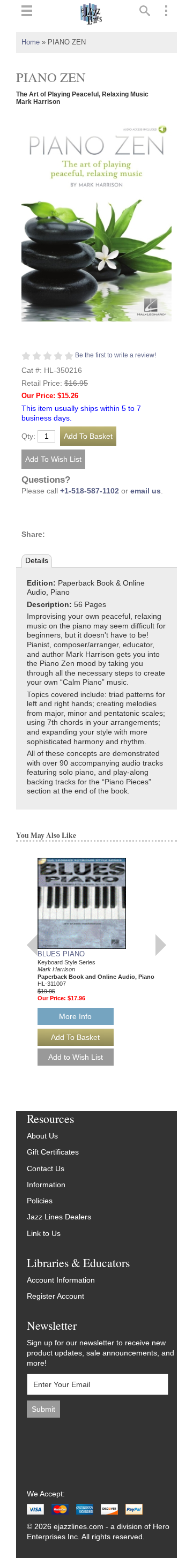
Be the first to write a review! (115, 355)
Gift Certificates (53, 1152)
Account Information (61, 1280)
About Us (42, 1136)
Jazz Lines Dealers (59, 1217)
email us (145, 491)
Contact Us (45, 1169)
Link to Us (44, 1234)
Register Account (55, 1296)
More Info (75, 1016)
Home (30, 42)
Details (36, 561)
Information (46, 1185)
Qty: (28, 436)
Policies (40, 1201)
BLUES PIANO (61, 954)
